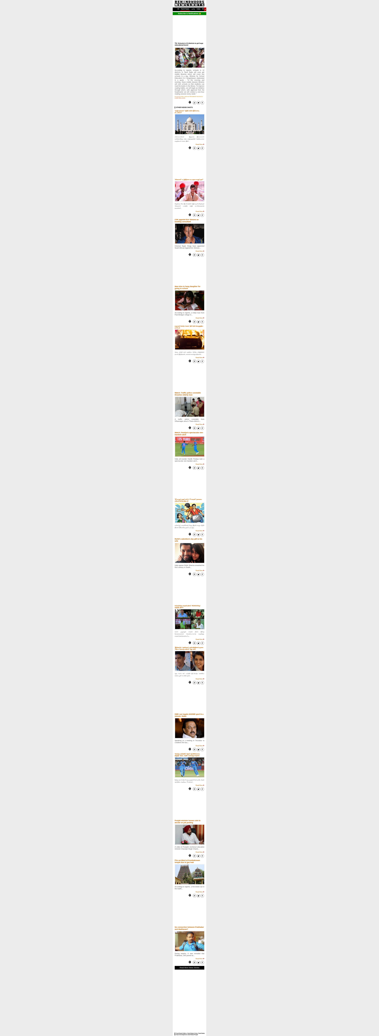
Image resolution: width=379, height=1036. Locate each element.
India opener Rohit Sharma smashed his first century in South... (189, 566)
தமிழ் (193, 9)
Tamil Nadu (185, 9)
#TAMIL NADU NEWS (180, 98)
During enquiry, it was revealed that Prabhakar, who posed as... (189, 954)
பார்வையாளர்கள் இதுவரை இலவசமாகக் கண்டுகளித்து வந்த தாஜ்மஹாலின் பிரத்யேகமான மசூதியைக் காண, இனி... (189, 139)
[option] (178, 10)
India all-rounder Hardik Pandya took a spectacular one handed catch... (189, 460)
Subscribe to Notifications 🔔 (189, 14)
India (198, 9)
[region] (189, 29)
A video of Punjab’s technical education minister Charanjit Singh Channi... (189, 848)
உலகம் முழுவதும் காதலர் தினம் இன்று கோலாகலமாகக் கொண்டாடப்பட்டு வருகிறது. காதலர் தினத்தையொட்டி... (189, 634)
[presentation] (205, 9)
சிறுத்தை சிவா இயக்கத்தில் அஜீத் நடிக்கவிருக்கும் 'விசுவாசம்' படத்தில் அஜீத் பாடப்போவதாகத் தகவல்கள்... (189, 206)
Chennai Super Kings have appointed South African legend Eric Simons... (189, 247)
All (178, 9)
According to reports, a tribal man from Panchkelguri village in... (189, 314)
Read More (199, 144)
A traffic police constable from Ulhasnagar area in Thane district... (189, 420)
